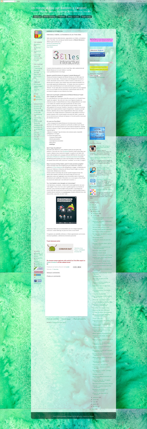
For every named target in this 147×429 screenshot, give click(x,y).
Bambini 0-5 (37, 44)
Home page (37, 16)
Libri (35, 60)
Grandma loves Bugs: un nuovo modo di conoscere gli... (103, 218)
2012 (93, 409)
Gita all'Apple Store (98, 237)
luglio (94, 401)
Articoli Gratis (37, 283)
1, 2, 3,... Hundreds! (98, 288)
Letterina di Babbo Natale (99, 253)
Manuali (36, 70)
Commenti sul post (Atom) (59, 322)
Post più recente (53, 319)
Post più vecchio (80, 319)
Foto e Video (37, 110)
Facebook (54, 262)
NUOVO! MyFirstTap (49, 16)
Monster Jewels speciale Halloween (102, 229)
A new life (36, 89)
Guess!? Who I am (98, 318)
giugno (95, 404)
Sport (35, 132)
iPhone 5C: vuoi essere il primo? (101, 299)
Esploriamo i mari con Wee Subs (101, 285)
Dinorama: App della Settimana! (101, 310)
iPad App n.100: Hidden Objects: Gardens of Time (103, 168)
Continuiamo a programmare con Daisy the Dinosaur (101, 247)
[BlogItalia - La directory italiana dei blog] (38, 256)
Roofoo (80, 416)
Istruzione (36, 58)
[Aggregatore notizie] (38, 264)
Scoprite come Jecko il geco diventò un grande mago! (102, 258)
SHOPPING (61, 16)
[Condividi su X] (77, 267)
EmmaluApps (37, 84)
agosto (95, 399)
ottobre (95, 215)
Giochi (35, 66)
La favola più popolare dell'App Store (102, 302)
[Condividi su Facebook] (79, 267)
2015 (93, 205)
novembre (96, 213)
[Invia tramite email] (74, 267)
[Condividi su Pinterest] (80, 267)
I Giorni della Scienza (37, 55)
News (35, 72)
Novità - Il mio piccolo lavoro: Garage (102, 255)
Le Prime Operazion (57, 167)
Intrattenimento (38, 114)
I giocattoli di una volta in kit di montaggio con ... (101, 361)
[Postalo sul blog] (75, 267)
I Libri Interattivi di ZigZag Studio (101, 261)
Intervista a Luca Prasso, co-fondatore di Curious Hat (79, 249)
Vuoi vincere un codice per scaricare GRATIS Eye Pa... (102, 351)
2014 (93, 207)
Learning (36, 117)
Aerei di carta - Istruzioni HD (100, 364)
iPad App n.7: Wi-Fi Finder (104, 179)
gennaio (95, 406)
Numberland (66, 151)
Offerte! (36, 74)
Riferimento (37, 127)
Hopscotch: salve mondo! (99, 250)
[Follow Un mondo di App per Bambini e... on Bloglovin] (97, 51)
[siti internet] (97, 56)
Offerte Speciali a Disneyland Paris (102, 333)
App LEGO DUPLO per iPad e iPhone (103, 383)
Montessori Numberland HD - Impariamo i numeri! (100, 390)
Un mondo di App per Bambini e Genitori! (59, 8)
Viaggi (35, 139)
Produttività (37, 125)
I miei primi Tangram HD (99, 294)
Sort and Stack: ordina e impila (101, 227)
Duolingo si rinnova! (98, 374)
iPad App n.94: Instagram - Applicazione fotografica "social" (104, 147)
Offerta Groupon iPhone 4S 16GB (102, 263)
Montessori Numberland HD (53, 43)
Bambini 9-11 (37, 51)
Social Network (38, 129)
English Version (86, 16)
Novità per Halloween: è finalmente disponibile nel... (102, 222)
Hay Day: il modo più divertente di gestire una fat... (102, 347)
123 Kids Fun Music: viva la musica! (102, 312)
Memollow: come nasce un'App (101, 308)
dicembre (95, 211)
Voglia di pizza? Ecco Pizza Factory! (102, 327)
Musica (36, 123)
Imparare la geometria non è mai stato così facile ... (101, 330)
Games (36, 112)
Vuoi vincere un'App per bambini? (102, 231)
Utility (35, 134)
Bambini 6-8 (37, 47)
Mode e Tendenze (36, 120)
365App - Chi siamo (73, 16)
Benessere (37, 106)
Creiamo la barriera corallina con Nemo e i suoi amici (101, 283)
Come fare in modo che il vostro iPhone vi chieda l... (101, 321)
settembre (96, 397)
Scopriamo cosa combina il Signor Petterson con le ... (102, 343)
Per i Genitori (37, 76)
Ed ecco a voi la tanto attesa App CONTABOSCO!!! (101, 315)
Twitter (48, 262)
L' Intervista (55, 269)
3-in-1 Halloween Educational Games (103, 225)
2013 (93, 209)
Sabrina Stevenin (38, 97)
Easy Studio (50, 47)
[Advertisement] (64, 24)
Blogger (92, 416)
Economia (36, 108)
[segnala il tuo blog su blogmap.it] (38, 261)
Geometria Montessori (52, 45)
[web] (97, 139)
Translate (102, 77)
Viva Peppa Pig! (97, 276)
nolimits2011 (39, 99)
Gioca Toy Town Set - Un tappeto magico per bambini (101, 380)
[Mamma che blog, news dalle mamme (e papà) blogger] (37, 278)
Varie (35, 136)
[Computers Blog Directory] (37, 275)
